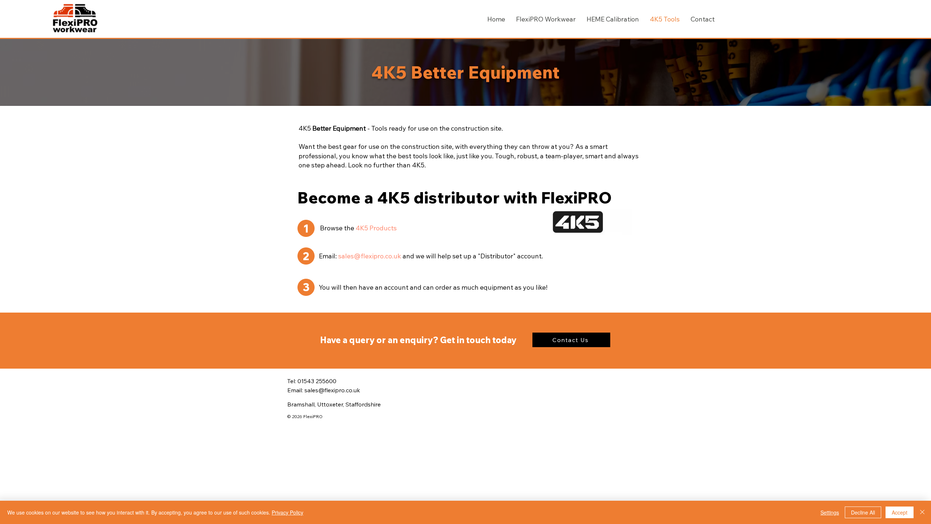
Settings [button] (829, 512)
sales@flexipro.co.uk (369, 256)
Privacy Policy (287, 512)
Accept (899, 512)
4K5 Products (376, 228)
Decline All (863, 512)
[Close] (922, 512)
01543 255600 (316, 381)
